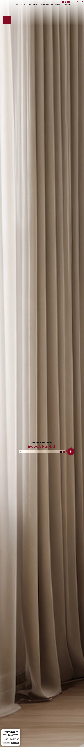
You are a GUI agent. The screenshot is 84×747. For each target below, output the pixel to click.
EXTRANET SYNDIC (66, 4)
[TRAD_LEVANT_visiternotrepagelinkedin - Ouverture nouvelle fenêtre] (68, 2)
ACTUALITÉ (28, 4)
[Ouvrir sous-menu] (19, 4)
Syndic (51, 4)
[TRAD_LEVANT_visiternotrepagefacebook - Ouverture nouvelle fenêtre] (63, 2)
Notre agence (58, 4)
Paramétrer (6, 742)
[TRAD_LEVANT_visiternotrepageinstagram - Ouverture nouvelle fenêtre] (65, 2)
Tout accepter (15, 742)
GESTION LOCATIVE (45, 4)
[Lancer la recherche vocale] (70, 451)
